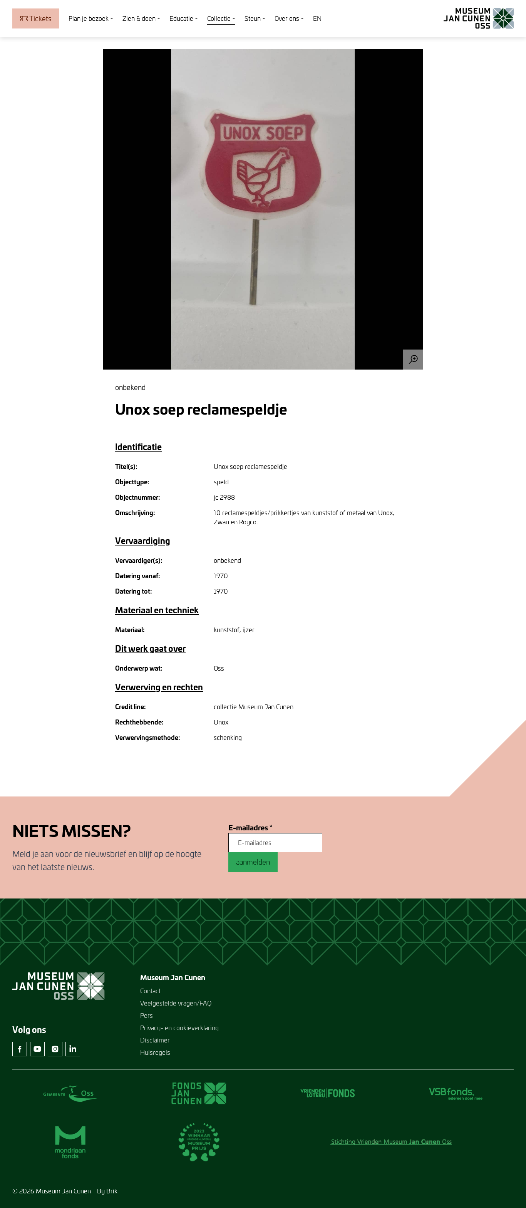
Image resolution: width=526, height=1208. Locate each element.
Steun (253, 18)
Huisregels (155, 1052)
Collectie (219, 18)
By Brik (107, 1191)
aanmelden (253, 862)
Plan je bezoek (89, 18)
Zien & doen (139, 18)
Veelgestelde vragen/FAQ (175, 1003)
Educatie (181, 18)
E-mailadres (250, 828)
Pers (146, 1015)
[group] (263, 209)
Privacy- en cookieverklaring (179, 1028)
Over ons (287, 18)
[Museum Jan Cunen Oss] (479, 18)
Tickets (40, 18)
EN (317, 18)
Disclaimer (155, 1040)
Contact (150, 991)
